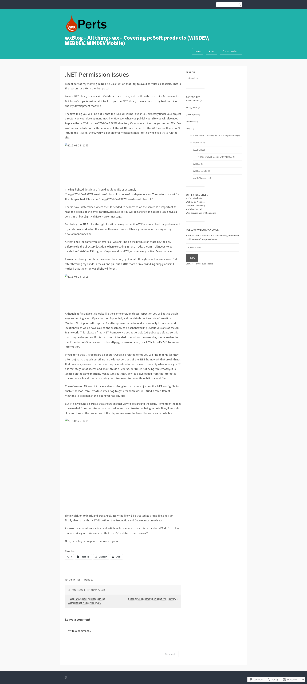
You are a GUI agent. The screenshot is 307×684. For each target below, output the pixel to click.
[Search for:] (214, 77)
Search (239, 4)
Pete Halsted (78, 589)
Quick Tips (74, 579)
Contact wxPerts (231, 51)
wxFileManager (200, 177)
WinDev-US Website (195, 201)
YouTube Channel (194, 209)
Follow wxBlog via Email (202, 229)
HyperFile (197, 142)
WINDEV (196, 163)
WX (187, 128)
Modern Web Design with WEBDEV (216, 156)
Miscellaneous (193, 100)
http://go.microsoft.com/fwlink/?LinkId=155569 (138, 342)
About (212, 51)
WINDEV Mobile (200, 170)
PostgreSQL (192, 107)
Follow (192, 257)
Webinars (190, 121)
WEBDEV (88, 579)
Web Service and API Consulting (201, 212)
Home (198, 51)
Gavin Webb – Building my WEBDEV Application (215, 135)
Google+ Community (195, 205)
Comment (170, 654)
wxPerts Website (194, 198)
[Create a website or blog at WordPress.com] (66, 677)
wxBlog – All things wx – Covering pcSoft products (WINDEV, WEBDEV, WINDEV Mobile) (137, 40)
